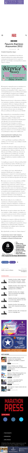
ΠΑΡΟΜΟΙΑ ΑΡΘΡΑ (5, 275)
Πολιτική (9, 370)
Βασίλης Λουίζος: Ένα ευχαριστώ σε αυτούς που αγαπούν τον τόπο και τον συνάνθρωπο (17, 300)
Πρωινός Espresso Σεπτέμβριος (22, 271)
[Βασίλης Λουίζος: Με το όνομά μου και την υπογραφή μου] (4, 312)
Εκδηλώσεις (9, 377)
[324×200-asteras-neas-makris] (14, 344)
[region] (14, 2)
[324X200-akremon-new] (14, 328)
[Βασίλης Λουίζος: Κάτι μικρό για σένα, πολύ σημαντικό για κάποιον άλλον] (4, 306)
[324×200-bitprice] (14, 73)
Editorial (3, 282)
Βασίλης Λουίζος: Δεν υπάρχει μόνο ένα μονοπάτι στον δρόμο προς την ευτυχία (16, 293)
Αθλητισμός (9, 384)
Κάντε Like (5, 417)
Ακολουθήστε (13, 417)
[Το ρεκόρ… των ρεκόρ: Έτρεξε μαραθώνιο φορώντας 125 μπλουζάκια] (4, 381)
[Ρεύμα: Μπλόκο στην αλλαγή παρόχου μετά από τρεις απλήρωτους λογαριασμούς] (4, 368)
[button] (14, 2)
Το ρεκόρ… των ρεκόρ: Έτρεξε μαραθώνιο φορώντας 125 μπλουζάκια (15, 381)
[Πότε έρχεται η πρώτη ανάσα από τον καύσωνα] (4, 388)
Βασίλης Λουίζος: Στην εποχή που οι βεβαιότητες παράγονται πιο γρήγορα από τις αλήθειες (17, 287)
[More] (17, 262)
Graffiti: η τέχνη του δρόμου (7, 270)
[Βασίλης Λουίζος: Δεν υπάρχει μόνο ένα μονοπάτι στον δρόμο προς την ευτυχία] (4, 293)
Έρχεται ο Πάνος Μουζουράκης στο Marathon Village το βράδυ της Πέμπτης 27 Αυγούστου (16, 374)
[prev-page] (2, 317)
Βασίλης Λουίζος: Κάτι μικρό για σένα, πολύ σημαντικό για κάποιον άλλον (17, 306)
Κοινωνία (9, 363)
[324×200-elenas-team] (14, 249)
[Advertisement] (14, 19)
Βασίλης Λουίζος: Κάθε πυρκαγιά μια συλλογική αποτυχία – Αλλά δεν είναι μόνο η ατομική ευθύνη (17, 281)
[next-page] (4, 317)
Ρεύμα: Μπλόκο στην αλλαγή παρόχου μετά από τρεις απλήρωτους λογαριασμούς (17, 367)
